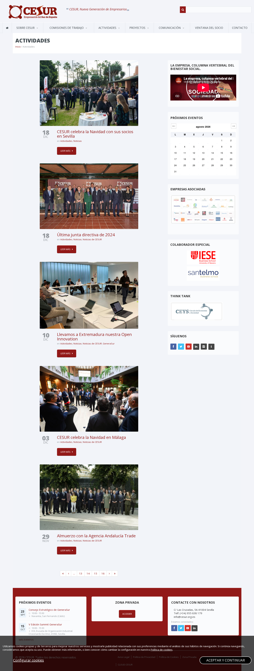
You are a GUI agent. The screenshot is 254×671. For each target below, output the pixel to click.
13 (80, 573)
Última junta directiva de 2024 (86, 234)
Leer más (65, 150)
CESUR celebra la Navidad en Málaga (91, 437)
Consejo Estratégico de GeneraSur (49, 609)
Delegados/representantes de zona (40, 31)
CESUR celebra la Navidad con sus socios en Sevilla (95, 134)
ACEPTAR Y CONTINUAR (225, 660)
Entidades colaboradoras (28, 31)
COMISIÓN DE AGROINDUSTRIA (57, 32)
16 (103, 573)
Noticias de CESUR (92, 239)
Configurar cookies (28, 660)
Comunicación (170, 28)
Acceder (127, 613)
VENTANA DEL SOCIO (209, 28)
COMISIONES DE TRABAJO (67, 28)
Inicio (18, 46)
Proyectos (137, 28)
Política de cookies (161, 649)
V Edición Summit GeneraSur (45, 624)
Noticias (77, 140)
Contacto (239, 28)
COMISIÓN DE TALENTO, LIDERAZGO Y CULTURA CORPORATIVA (64, 30)
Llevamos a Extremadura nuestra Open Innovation (94, 336)
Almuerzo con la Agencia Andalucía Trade (96, 536)
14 (88, 573)
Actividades (107, 28)
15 (95, 573)
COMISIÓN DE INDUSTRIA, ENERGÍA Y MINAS (63, 31)
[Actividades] (33, 12)
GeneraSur (109, 343)
